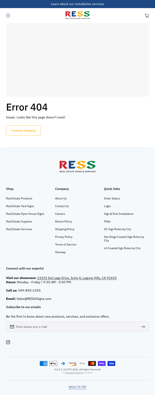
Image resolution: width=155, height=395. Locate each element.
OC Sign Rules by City (117, 229)
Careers (60, 214)
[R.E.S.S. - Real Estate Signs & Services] (77, 15)
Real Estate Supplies (19, 221)
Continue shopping (23, 130)
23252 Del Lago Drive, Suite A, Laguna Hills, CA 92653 (77, 278)
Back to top (77, 387)
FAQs (107, 221)
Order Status (112, 198)
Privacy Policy (63, 237)
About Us (61, 198)
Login (107, 206)
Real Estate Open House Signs (25, 214)
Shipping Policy (64, 229)
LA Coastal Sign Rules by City (122, 248)
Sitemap (60, 252)
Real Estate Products (19, 198)
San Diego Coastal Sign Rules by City (124, 238)
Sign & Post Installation (119, 214)
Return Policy (63, 221)
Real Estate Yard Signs (20, 206)
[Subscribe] (144, 327)
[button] (8, 15)
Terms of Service (65, 244)
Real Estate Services (19, 229)
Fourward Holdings (74, 372)
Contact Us (62, 206)
